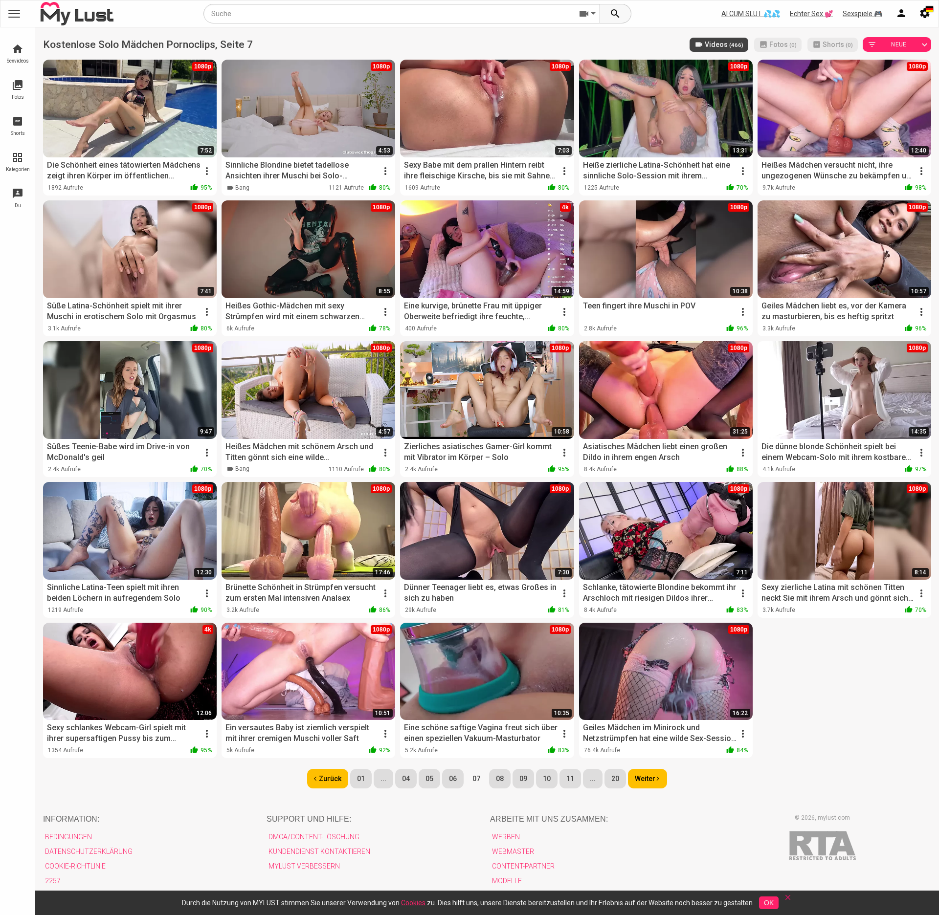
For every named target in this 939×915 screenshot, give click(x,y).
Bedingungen (68, 837)
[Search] (615, 13)
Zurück (330, 779)
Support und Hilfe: (309, 819)
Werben (506, 837)
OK (769, 903)
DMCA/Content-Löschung (313, 837)
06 (453, 779)
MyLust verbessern (304, 866)
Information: (71, 819)
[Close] (787, 900)
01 (361, 779)
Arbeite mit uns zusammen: (549, 819)
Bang (242, 187)
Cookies (413, 903)
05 (429, 779)
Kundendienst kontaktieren (319, 851)
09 (523, 779)
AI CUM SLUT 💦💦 (750, 14)
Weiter (645, 779)
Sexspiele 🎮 (862, 14)
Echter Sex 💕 (811, 14)
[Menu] (901, 13)
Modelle (507, 881)
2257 (53, 881)
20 (615, 779)
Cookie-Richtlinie (75, 866)
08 (500, 779)
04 (406, 779)
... (383, 779)
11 (570, 779)
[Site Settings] (925, 13)
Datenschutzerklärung (89, 851)
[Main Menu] (14, 13)
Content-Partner (523, 866)
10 (547, 779)
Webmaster (513, 851)
